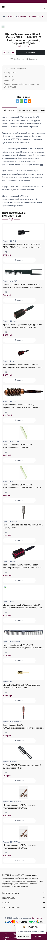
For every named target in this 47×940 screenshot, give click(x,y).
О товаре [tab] (9, 110)
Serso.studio (37, 918)
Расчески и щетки (36, 16)
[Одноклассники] (29, 101)
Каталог (11, 16)
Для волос (22, 16)
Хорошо (38, 936)
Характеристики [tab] (28, 110)
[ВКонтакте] (25, 101)
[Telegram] (17, 101)
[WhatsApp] (21, 101)
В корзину (30, 53)
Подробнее (23, 936)
